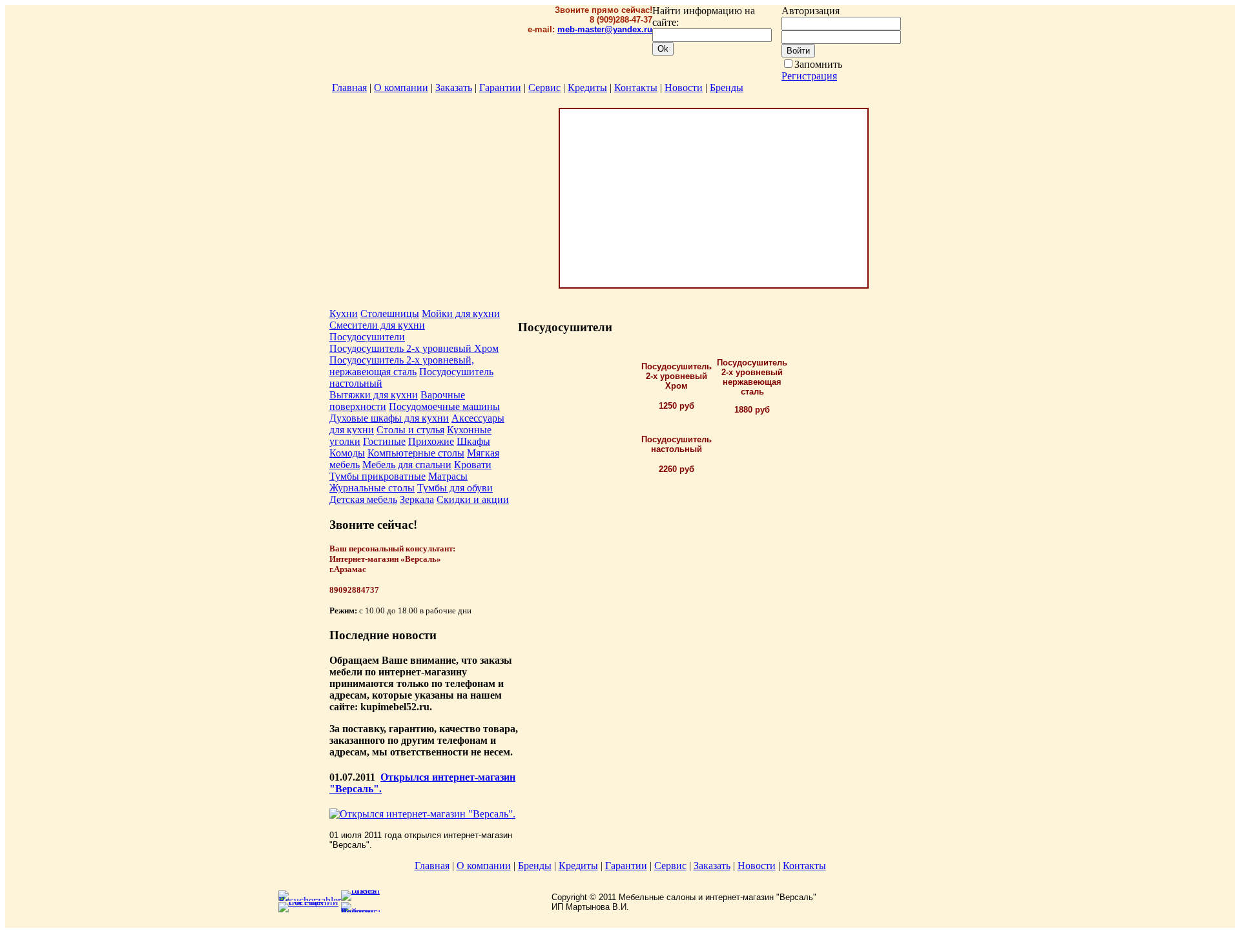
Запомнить (818, 64)
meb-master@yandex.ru (604, 29)
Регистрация (809, 75)
